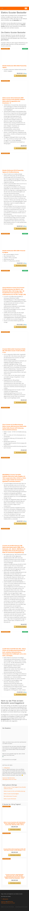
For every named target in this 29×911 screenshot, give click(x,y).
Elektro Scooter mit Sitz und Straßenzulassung (14, 791)
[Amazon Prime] (25, 73)
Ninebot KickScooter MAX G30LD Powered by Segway (14, 66)
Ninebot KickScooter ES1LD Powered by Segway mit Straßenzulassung (12, 171)
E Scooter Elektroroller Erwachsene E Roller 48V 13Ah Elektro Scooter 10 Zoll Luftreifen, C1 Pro (13, 350)
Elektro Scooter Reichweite (10, 798)
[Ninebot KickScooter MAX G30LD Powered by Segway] (14, 57)
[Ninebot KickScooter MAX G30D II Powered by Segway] (14, 242)
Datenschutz (12, 778)
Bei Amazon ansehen (21, 75)
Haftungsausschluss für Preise (9, 779)
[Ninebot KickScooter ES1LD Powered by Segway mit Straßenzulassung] (14, 161)
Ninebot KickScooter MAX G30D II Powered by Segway (13, 251)
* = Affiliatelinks (6, 768)
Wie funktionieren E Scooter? (10, 796)
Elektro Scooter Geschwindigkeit (11, 793)
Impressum (5, 778)
